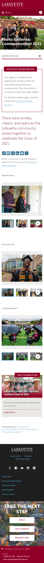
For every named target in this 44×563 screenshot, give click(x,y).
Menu (8, 12)
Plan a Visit (15, 456)
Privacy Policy (23, 556)
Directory (6, 476)
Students (17, 432)
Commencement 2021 (11, 429)
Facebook (16, 468)
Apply (22, 519)
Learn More (9, 412)
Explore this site (10, 56)
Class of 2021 (23, 427)
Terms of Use (9, 556)
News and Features (30, 429)
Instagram (28, 468)
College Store (8, 485)
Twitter (10, 468)
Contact (28, 456)
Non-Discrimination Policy (15, 559)
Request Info (22, 537)
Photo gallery (7, 432)
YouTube (22, 468)
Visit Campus (22, 528)
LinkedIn (34, 468)
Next (38, 223)
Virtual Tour (8, 494)
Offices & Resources (11, 481)
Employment (8, 490)
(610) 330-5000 (23, 459)
